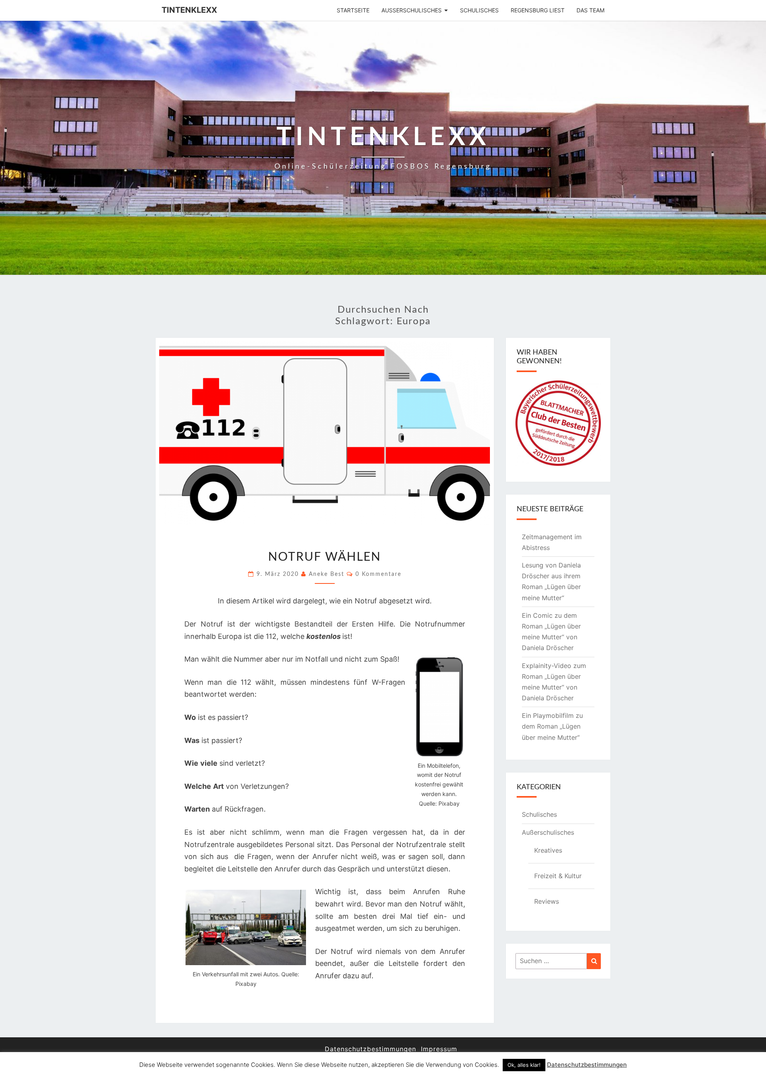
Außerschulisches (411, 10)
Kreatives (548, 850)
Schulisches (479, 10)
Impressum (439, 1049)
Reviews (546, 901)
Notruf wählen (324, 557)
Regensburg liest (538, 10)
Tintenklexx (189, 10)
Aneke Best (326, 574)
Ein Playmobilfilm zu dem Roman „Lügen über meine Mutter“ (552, 726)
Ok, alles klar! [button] (524, 1065)
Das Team (590, 10)
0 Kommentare (378, 574)
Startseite (353, 10)
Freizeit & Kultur (558, 876)
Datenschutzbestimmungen (370, 1049)
